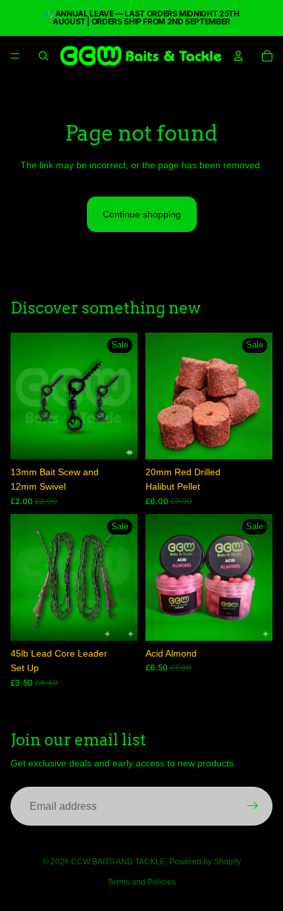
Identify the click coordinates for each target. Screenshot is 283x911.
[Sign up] (253, 806)
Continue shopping (142, 214)
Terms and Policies (142, 882)
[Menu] (15, 56)
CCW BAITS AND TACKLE (118, 861)
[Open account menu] (238, 55)
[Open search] (43, 55)
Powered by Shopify (205, 861)
